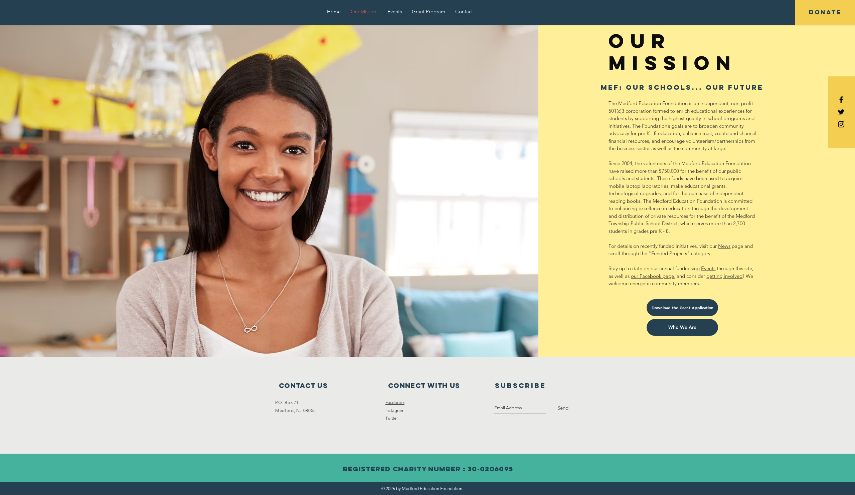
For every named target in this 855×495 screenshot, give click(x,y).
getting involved (724, 276)
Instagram (394, 410)
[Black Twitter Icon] (841, 112)
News (724, 246)
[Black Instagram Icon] (841, 124)
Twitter (391, 418)
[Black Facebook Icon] (841, 99)
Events (708, 268)
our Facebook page (652, 276)
